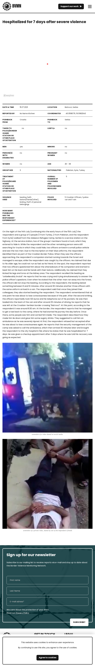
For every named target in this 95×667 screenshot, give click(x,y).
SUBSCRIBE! (79, 622)
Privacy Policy (22, 612)
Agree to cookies (47, 657)
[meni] (90, 6)
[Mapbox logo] (8, 95)
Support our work (69, 6)
